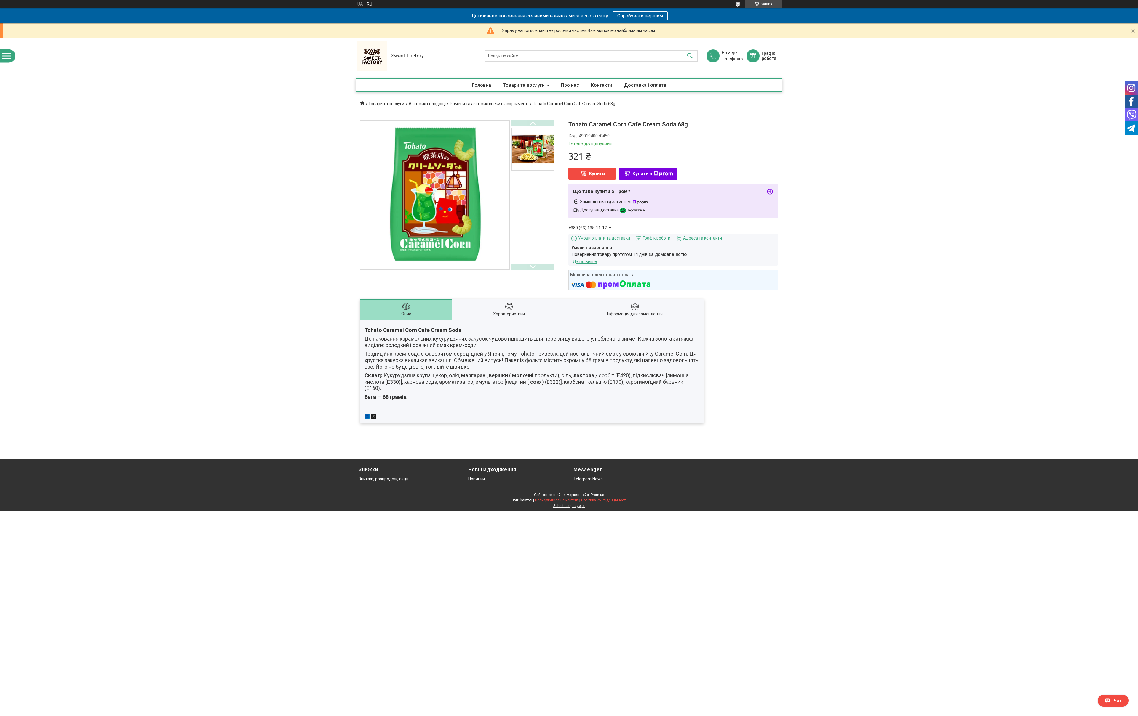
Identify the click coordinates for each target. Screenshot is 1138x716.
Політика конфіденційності (603, 500)
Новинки (476, 478)
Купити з (642, 173)
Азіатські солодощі (427, 103)
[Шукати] (690, 56)
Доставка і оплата (645, 85)
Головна (481, 85)
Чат (1117, 700)
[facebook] (367, 417)
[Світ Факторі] (372, 56)
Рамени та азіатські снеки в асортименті (489, 103)
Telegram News (588, 478)
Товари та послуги (524, 85)
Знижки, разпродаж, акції (383, 478)
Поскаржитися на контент (556, 500)
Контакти (601, 85)
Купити (597, 173)
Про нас (570, 85)
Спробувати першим (640, 16)
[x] (373, 417)
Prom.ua (597, 495)
